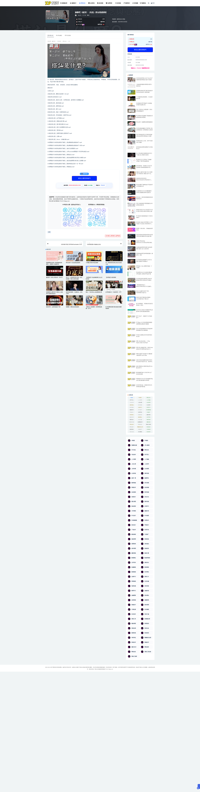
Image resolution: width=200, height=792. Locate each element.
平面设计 (132, 412)
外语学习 (148, 407)
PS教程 (140, 397)
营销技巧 (140, 429)
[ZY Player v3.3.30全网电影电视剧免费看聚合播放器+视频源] (131, 324)
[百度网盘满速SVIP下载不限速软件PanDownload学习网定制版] (131, 92)
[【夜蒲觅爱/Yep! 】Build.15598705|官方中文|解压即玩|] (131, 286)
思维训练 (132, 414)
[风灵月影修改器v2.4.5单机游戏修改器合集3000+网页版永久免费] (131, 136)
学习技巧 (140, 409)
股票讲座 (132, 429)
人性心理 (132, 402)
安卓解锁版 (148, 409)
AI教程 (131, 397)
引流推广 (148, 412)
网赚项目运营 (140, 426)
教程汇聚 (132, 417)
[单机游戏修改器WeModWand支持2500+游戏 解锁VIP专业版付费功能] (131, 236)
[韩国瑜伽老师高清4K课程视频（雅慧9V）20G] (131, 255)
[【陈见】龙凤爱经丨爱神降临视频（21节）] (94, 301)
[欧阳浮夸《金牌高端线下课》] (54, 301)
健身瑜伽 (132, 404)
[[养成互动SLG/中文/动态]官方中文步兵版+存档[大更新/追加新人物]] (131, 211)
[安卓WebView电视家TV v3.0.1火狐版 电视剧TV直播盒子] (131, 261)
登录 (153, 3)
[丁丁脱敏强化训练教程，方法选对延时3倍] (131, 99)
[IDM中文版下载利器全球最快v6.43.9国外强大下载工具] (131, 299)
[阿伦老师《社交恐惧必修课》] (74, 257)
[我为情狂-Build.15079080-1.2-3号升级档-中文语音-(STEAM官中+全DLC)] (131, 223)
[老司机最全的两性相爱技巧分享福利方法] (131, 147)
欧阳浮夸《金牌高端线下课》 (53, 307)
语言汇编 (132, 431)
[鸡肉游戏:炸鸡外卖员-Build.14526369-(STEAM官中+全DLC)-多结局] (131, 180)
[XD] (76, 15)
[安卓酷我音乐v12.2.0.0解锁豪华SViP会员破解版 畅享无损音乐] (131, 194)
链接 (118, 235)
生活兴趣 (140, 419)
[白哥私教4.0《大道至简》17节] (114, 286)
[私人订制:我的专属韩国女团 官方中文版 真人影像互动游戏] (131, 155)
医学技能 (132, 407)
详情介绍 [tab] (51, 35)
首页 (54, 41)
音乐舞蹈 (140, 431)
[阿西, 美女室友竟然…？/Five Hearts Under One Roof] (131, 342)
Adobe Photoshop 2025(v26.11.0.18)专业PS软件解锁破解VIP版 (144, 242)
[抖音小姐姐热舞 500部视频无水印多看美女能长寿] (131, 205)
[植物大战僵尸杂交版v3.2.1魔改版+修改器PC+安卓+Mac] (131, 356)
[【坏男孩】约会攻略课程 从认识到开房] (94, 269)
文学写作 (148, 417)
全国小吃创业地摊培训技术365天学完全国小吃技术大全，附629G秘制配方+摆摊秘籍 (144, 362)
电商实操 (148, 419)
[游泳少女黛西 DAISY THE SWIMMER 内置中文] (131, 292)
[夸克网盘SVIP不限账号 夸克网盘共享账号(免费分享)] (131, 106)
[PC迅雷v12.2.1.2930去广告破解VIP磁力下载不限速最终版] (131, 161)
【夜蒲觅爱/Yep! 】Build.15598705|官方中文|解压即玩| (144, 286)
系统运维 (132, 424)
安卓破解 (136, 3)
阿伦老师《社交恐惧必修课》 (73, 262)
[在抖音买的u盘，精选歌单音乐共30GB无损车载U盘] (131, 388)
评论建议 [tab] (60, 35)
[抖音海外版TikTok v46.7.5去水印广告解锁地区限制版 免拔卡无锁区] (131, 80)
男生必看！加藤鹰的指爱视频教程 (144, 122)
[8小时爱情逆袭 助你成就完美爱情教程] (114, 299)
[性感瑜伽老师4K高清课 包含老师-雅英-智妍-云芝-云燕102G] (131, 249)
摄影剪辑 (148, 414)
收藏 (108, 235)
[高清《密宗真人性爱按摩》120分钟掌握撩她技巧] (131, 111)
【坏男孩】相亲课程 (111, 277)
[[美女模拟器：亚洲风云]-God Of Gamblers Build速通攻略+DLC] (131, 167)
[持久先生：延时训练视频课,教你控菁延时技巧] (131, 198)
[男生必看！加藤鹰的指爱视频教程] (131, 123)
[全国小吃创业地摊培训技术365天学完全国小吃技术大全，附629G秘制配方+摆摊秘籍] (131, 361)
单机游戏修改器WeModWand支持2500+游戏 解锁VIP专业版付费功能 (144, 236)
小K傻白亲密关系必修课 (92, 262)
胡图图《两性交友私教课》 (73, 307)
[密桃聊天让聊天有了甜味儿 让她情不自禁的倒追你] (54, 286)
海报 (113, 235)
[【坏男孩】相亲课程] (114, 269)
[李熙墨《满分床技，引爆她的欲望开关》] (131, 230)
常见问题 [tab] (68, 35)
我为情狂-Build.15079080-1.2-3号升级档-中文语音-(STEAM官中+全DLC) (144, 224)
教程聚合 (140, 417)
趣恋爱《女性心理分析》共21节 (54, 277)
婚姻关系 (132, 409)
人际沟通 (140, 402)
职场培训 (148, 426)
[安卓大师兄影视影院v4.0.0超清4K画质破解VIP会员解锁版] (131, 331)
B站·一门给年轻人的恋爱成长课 (94, 292)
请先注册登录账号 (84, 178)
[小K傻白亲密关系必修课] (94, 259)
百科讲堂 (59, 41)
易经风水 (132, 419)
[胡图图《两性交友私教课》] (74, 301)
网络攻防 (132, 426)
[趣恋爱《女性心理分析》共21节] (54, 272)
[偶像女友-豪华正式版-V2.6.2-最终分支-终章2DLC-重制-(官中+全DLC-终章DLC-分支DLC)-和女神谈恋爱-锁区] (131, 173)
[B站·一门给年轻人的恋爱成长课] (94, 289)
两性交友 (79, 15)
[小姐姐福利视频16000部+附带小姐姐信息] (131, 86)
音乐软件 (148, 431)
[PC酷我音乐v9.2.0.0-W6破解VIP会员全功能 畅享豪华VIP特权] (131, 380)
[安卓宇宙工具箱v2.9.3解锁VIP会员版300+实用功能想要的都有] (131, 312)
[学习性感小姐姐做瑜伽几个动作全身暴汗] (131, 217)
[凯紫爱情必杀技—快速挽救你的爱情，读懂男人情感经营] (54, 257)
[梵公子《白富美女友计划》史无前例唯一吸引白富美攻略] (74, 275)
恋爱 (49, 232)
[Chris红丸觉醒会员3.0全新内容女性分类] (131, 337)
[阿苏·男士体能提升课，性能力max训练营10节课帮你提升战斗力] (131, 349)
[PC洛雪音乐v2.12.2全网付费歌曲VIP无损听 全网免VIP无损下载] (131, 274)
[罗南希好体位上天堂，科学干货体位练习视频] (131, 142)
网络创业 (140, 424)
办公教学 (148, 404)
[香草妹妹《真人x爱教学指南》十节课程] (131, 268)
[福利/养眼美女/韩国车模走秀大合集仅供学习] (131, 368)
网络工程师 (148, 424)
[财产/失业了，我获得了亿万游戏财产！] (131, 317)
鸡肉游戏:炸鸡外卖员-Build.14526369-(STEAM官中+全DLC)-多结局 (144, 180)
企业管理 (148, 402)
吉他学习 (140, 407)
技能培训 (140, 414)
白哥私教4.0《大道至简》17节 (113, 292)
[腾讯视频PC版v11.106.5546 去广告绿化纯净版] (131, 374)
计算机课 (148, 429)
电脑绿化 (144, 3)
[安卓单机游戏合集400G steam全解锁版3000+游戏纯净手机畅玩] (131, 280)
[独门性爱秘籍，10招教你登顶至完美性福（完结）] (131, 304)
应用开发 (140, 412)
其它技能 (140, 404)
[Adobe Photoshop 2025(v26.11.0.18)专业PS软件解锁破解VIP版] (131, 242)
